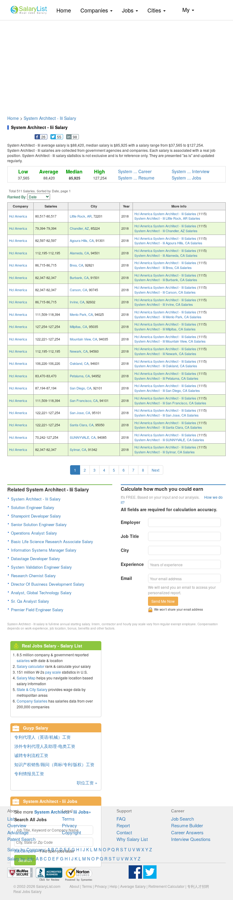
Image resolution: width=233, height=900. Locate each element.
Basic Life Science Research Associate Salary (52, 541)
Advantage (18, 832)
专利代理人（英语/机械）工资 (42, 737)
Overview (16, 825)
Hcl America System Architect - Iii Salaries (165, 213)
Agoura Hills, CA (82, 240)
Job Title (130, 536)
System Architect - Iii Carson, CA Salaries (165, 292)
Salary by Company (26, 849)
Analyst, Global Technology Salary (41, 592)
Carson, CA (78, 289)
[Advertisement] (116, 64)
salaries (23, 660)
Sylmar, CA (78, 449)
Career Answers (187, 832)
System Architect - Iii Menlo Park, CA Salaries (167, 316)
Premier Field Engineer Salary (37, 609)
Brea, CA (76, 265)
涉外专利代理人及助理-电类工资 (44, 746)
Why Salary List (132, 839)
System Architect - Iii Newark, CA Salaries (165, 353)
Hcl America (18, 216)
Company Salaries (32, 700)
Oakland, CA (79, 363)
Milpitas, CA (78, 326)
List (10, 818)
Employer (130, 522)
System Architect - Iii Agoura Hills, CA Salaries (168, 242)
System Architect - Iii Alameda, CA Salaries (166, 255)
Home (66, 10)
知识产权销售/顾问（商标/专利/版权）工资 (54, 764)
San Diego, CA (80, 387)
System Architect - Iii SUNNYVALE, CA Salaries (169, 439)
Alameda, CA (79, 252)
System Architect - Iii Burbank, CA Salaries (165, 279)
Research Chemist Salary (33, 575)
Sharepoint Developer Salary (36, 516)
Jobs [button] (128, 10)
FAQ (121, 818)
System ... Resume (136, 178)
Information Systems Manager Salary (43, 550)
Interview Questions (191, 839)
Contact (124, 832)
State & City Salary (32, 689)
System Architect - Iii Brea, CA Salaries (163, 267)
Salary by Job (20, 859)
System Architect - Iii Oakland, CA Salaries (165, 365)
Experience (132, 564)
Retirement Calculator (166, 886)
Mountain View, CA (83, 339)
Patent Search (21, 839)
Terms (68, 818)
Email (126, 578)
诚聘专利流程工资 (31, 755)
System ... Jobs (186, 178)
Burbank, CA (79, 277)
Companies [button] (95, 10)
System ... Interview (190, 171)
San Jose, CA (80, 412)
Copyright (71, 832)
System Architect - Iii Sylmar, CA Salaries (164, 451)
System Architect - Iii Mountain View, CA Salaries (170, 341)
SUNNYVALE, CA (83, 437)
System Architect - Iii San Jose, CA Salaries (166, 415)
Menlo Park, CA (81, 314)
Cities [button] (155, 10)
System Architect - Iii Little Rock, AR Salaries (167, 218)
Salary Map (26, 677)
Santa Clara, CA (81, 424)
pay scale (53, 672)
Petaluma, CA (80, 375)
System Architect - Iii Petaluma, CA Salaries (166, 378)
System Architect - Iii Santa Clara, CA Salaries (168, 427)
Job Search (182, 818)
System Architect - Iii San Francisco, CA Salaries (170, 402)
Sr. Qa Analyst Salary (30, 601)
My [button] (186, 9)
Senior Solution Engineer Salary (39, 524)
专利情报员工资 (29, 773)
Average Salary (133, 886)
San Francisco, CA (84, 400)
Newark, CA (79, 351)
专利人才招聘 (198, 886)
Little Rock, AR (81, 216)
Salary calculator (30, 666)
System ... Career (135, 171)
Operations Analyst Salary (34, 533)
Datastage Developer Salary (35, 558)
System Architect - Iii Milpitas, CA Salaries (165, 328)
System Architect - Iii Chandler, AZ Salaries (166, 230)
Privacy (69, 825)
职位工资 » (87, 783)
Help (113, 886)
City (125, 550)
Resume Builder (187, 825)
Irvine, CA (77, 301)
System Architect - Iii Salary (50, 118)
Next (155, 470)
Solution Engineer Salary (32, 507)
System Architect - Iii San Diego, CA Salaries (167, 390)
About (74, 886)
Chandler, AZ (79, 228)
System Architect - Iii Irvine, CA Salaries (163, 304)
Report (123, 825)
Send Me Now (163, 601)
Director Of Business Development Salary (47, 584)
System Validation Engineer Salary (41, 567)
